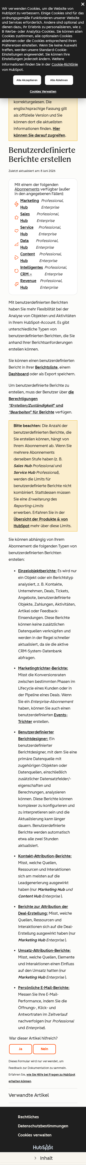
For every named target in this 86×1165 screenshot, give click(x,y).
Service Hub (26, 230)
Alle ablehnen (59, 80)
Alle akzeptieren (27, 80)
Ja (20, 1049)
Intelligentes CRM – (31, 270)
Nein (44, 1049)
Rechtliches (28, 1117)
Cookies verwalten (43, 91)
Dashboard (19, 374)
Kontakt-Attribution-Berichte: (45, 856)
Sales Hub (25, 217)
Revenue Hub (28, 284)
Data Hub (24, 244)
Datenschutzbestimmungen (43, 1126)
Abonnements (27, 189)
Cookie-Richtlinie (65, 64)
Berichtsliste (46, 367)
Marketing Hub (29, 204)
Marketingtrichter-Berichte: (43, 668)
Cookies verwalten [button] (35, 1135)
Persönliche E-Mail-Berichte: (44, 987)
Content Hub (27, 257)
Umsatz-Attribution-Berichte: (44, 950)
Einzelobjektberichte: (37, 571)
